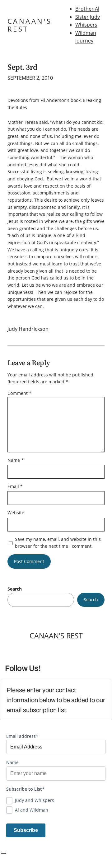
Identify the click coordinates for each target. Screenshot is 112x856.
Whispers (86, 24)
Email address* (22, 736)
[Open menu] (3, 852)
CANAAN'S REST (29, 24)
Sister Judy (87, 16)
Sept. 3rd (22, 67)
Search (14, 589)
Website (15, 513)
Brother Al (87, 8)
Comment (19, 393)
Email (15, 486)
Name (15, 460)
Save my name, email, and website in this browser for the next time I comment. (58, 542)
